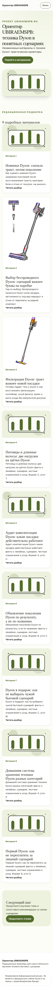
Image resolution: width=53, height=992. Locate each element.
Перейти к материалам (17, 59)
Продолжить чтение (20, 918)
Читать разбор (14, 187)
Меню (45, 5)
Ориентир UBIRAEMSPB (15, 5)
